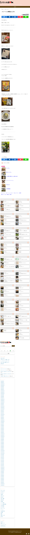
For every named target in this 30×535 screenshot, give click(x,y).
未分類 (2, 512)
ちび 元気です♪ (21, 334)
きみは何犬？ (20, 330)
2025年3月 (2, 386)
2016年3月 (2, 479)
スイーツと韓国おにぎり (7, 209)
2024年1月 (2, 397)
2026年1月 (2, 382)
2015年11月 (2, 485)
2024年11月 (2, 392)
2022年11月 (2, 407)
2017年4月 (2, 461)
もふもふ (8, 168)
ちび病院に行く (21, 323)
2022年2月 (2, 411)
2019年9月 (2, 422)
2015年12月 (2, 483)
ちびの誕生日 (20, 280)
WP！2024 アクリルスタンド (7, 309)
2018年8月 (2, 439)
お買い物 (20, 248)
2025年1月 (2, 389)
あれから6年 (2, 358)
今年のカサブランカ (6, 291)
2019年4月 (2, 428)
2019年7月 (2, 424)
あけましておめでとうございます (23, 259)
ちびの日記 (2, 505)
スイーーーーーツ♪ (9, 180)
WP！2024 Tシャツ (21, 266)
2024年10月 (2, 393)
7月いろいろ (20, 216)
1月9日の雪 (20, 223)
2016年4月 (2, 478)
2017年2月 (2, 464)
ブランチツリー (6, 305)
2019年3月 (2, 429)
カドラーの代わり (21, 205)
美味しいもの (3, 515)
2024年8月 (2, 396)
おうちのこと (3, 491)
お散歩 (2, 494)
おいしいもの (24, 14)
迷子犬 (2, 516)
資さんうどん (8, 172)
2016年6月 (2, 475)
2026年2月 (2, 381)
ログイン (2, 521)
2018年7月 (2, 440)
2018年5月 (2, 443)
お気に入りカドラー (21, 209)
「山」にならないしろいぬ (7, 234)
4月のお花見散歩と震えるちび (22, 273)
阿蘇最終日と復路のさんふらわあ (23, 234)
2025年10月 (2, 385)
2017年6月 (2, 458)
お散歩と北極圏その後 (6, 230)
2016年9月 (2, 471)
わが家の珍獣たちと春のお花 (11, 176)
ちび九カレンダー (6, 273)
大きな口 (8, 184)
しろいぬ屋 (2, 502)
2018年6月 (2, 442)
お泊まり (2, 497)
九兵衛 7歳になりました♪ (22, 309)
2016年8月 (2, 472)
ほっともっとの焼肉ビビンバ (7, 205)
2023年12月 (2, 399)
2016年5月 (2, 476)
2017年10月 (2, 453)
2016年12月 (2, 467)
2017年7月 (2, 457)
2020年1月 (2, 418)
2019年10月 (2, 421)
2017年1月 (2, 465)
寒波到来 (20, 252)
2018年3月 (2, 446)
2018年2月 (2, 447)
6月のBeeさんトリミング (7, 223)
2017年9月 (2, 454)
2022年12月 (2, 406)
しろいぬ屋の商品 (3, 504)
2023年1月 (2, 404)
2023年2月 (2, 403)
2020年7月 (2, 415)
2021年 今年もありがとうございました (9, 323)
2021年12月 (2, 414)
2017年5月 (2, 460)
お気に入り (2, 495)
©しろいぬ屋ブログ (12, 532)
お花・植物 (27, 14)
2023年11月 (2, 400)
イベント (2, 509)
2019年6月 (2, 425)
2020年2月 (2, 417)
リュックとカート (21, 291)
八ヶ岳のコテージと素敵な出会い (23, 230)
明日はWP (2, 363)
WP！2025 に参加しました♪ (7, 216)
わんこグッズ (3, 508)
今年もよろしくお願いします (7, 316)
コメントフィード (3, 524)
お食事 (2, 501)
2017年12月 (2, 450)
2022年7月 (2, 410)
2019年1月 (2, 432)
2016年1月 (2, 482)
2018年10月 (2, 436)
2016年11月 (2, 468)
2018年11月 (2, 435)
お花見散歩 (8, 188)
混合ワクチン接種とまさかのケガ (23, 316)
